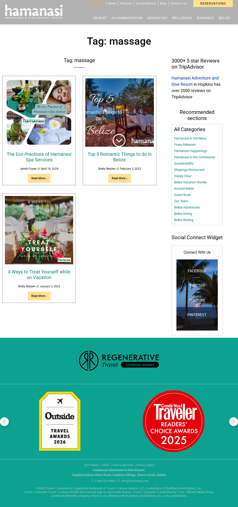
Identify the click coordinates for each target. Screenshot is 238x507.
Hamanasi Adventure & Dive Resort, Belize (34, 12)
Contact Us (179, 3)
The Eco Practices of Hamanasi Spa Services (39, 156)
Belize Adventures (187, 207)
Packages (97, 3)
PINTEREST (197, 315)
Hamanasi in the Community (194, 157)
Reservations (213, 3)
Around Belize (184, 188)
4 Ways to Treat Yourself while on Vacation (39, 274)
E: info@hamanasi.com (133, 481)
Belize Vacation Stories (190, 182)
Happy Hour (183, 176)
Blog (163, 3)
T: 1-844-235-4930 (103, 481)
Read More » (39, 178)
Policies (126, 3)
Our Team (181, 201)
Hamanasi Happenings (190, 151)
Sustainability (146, 3)
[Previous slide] (4, 421)
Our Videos (91, 465)
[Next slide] (233, 421)
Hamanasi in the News (190, 138)
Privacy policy (145, 465)
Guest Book (182, 195)
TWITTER (197, 285)
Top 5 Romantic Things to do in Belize (120, 156)
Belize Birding (183, 220)
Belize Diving (183, 213)
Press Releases (185, 144)
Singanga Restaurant (189, 170)
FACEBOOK (197, 271)
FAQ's (105, 465)
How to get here (122, 465)
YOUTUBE (197, 300)
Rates (112, 3)
